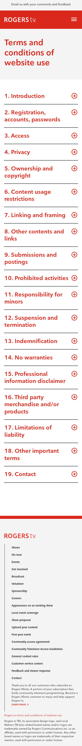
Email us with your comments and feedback (41, 4)
